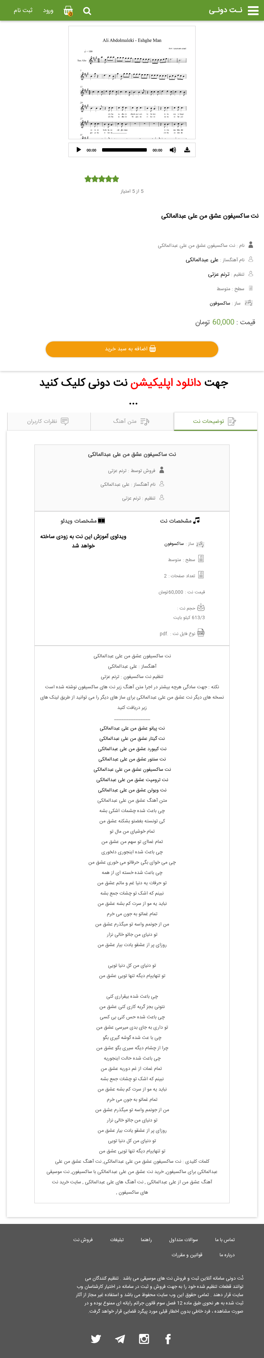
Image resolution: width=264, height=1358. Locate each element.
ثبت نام (23, 11)
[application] (132, 150)
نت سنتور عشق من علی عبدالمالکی (132, 759)
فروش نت (83, 1240)
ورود (48, 11)
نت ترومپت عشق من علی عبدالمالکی (132, 780)
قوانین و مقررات (187, 1255)
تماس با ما (225, 1240)
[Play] (78, 149)
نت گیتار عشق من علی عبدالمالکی (132, 739)
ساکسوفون (220, 303)
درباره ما (227, 1255)
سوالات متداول (183, 1240)
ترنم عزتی (219, 274)
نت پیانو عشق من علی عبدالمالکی (132, 728)
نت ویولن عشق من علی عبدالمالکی (132, 790)
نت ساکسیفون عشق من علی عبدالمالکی (132, 770)
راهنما (146, 1240)
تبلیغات (117, 1240)
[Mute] (172, 149)
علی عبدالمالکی (202, 260)
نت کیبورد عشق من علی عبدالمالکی (132, 749)
